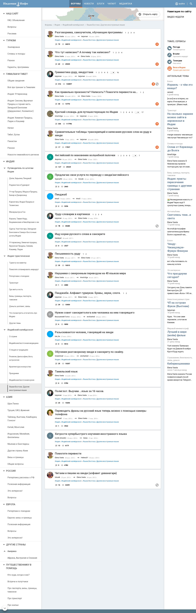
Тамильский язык (66, 371)
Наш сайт (12, 13)
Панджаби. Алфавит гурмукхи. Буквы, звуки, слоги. (88, 293)
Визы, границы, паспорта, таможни (20, 298)
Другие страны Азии (17, 450)
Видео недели (175, 17)
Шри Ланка (13, 403)
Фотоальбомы (173, 211)
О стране (13, 336)
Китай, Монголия (15, 427)
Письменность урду (67, 253)
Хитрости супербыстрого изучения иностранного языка (91, 433)
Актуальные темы (178, 76)
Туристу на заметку (17, 263)
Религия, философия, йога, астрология (21, 358)
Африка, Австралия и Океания (22, 558)
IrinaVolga (59, 116)
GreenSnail (59, 356)
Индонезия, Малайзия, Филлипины (18, 436)
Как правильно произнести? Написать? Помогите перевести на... (96, 92)
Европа (10, 504)
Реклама (11, 33)
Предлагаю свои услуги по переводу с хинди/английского (92, 174)
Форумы (76, 3)
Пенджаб (61, 194)
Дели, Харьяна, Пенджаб (20, 178)
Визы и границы (15, 457)
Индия (10, 161)
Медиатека (125, 3)
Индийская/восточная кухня (21, 380)
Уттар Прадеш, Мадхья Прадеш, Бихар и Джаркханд (23, 193)
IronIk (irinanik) (60, 438)
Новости (89, 3)
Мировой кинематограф (178, 328)
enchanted (91, 317)
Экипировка (13, 47)
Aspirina (58, 159)
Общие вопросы (15, 464)
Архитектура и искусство (20, 367)
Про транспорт (14, 598)
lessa (85, 438)
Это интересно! (15, 491)
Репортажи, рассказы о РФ (20, 477)
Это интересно (173, 270)
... (112, 72)
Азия (9, 397)
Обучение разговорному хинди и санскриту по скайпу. (89, 351)
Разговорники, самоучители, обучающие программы (89, 32)
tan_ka (57, 336)
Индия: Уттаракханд (17, 94)
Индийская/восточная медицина (23, 343)
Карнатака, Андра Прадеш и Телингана (21, 203)
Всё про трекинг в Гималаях (21, 87)
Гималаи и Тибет (17, 74)
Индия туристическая (18, 256)
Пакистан (12, 141)
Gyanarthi (58, 179)
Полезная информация (18, 484)
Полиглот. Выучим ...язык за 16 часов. (79, 391)
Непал (10, 128)
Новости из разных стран (178, 299)
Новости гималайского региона (23, 154)
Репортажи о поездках (19, 276)
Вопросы (11, 27)
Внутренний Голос (62, 317)
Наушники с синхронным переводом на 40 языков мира (90, 273)
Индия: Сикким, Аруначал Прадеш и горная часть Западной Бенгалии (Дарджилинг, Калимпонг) (20, 105)
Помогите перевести (68, 453)
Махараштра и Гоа (17, 212)
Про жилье (13, 605)
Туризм (11, 40)
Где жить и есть (16, 289)
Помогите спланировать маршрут (24, 269)
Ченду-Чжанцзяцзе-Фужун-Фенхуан (177, 247)
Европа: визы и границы (19, 517)
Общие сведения (15, 80)
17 (142, 112)
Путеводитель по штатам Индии (20, 170)
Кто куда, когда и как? (18, 575)
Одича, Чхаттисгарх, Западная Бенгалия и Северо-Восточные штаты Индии (22, 232)
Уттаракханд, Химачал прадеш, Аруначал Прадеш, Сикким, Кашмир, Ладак (23, 245)
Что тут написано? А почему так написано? (82, 52)
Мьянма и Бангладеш (18, 444)
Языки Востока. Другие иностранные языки (19, 388)
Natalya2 (58, 238)
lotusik (81, 179)
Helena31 (84, 458)
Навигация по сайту (179, 11)
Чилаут (111, 3)
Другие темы (15, 323)
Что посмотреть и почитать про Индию (23, 315)
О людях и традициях (18, 350)
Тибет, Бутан (13, 134)
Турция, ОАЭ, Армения (18, 410)
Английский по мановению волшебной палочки (85, 155)
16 (118, 72)
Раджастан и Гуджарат (19, 185)
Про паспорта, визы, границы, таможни (22, 590)
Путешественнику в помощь (18, 566)
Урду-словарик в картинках (72, 214)
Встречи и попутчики (17, 581)
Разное (11, 60)
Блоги (100, 3)
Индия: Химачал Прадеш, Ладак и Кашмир (20, 119)
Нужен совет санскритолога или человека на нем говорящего (95, 312)
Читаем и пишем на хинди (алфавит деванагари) (86, 473)
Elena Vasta (59, 36)
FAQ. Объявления (16, 20)
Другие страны (16, 544)
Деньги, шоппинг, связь (19, 306)
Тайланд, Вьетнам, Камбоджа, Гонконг (22, 419)
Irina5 (57, 199)
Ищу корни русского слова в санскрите (80, 234)
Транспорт (13, 283)
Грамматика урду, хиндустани (74, 72)
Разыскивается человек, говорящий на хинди (84, 332)
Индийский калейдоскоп (20, 329)
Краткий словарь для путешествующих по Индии (86, 112)
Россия (11, 470)
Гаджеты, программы (18, 67)
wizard (170, 92)
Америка (11, 551)
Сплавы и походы (16, 53)
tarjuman (84, 36)
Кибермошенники (178, 363)
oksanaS (58, 418)
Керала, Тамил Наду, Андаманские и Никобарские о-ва (24, 220)
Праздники (14, 373)
